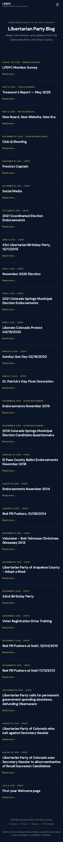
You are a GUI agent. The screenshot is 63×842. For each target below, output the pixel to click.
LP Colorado (48, 824)
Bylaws (35, 824)
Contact (13, 824)
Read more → (9, 74)
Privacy (24, 824)
